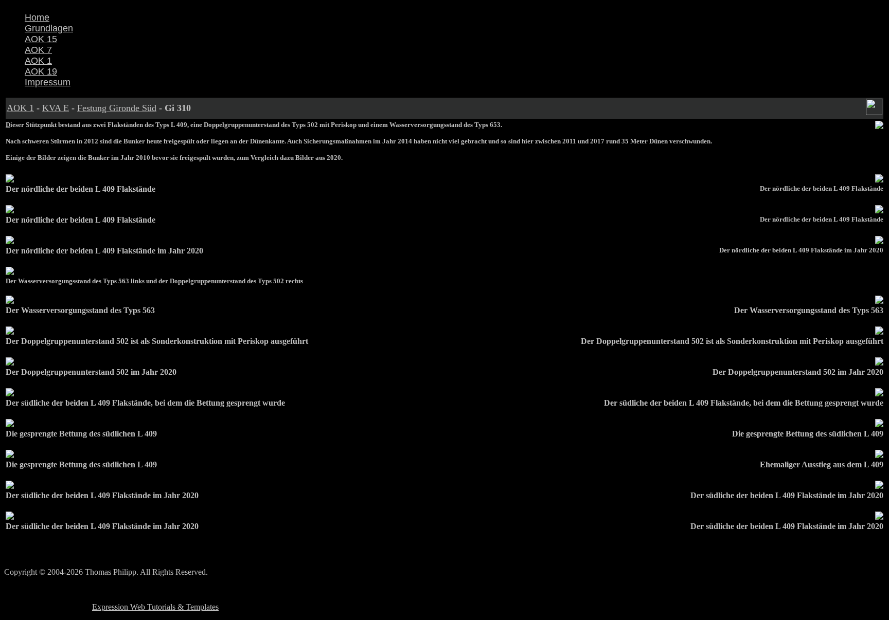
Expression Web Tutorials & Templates (155, 607)
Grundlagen (49, 28)
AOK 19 (41, 71)
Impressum (47, 82)
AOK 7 (38, 50)
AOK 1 (38, 61)
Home (37, 17)
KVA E (55, 108)
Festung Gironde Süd (116, 108)
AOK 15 (41, 39)
